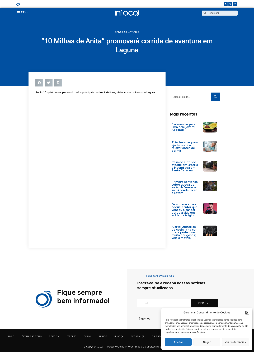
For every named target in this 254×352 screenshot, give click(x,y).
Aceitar (178, 342)
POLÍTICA (54, 336)
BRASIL (88, 336)
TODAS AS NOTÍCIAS (127, 32)
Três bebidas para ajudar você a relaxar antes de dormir (185, 146)
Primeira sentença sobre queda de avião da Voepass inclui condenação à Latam (185, 187)
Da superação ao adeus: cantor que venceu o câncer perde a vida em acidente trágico (184, 210)
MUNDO (103, 336)
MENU (24, 12)
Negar (207, 342)
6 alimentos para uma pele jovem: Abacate (183, 127)
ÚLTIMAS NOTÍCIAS (32, 336)
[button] (247, 312)
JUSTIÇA (119, 336)
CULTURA (157, 336)
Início (11, 336)
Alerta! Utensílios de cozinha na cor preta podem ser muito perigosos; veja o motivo (184, 232)
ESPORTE (71, 336)
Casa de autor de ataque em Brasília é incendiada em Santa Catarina (185, 166)
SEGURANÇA (137, 336)
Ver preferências (235, 342)
